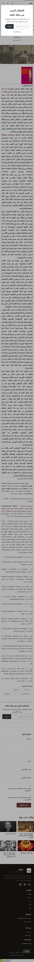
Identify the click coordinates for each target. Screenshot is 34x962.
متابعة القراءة (17, 31)
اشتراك (9, 26)
